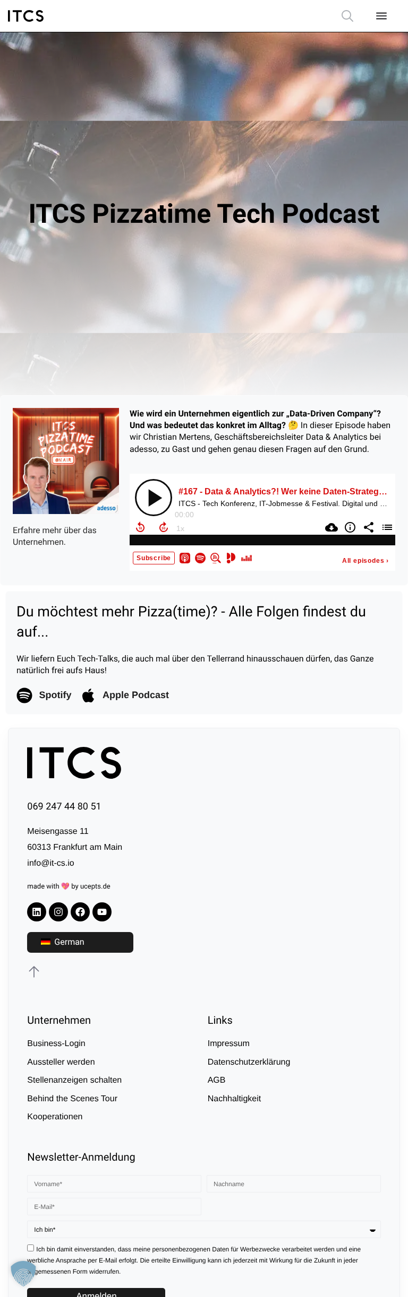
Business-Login (56, 1043)
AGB (217, 1080)
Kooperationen (54, 1116)
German (68, 942)
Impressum (229, 1043)
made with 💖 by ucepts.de (68, 887)
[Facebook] (80, 911)
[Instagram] (58, 911)
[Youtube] (102, 911)
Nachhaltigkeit (234, 1098)
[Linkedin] (36, 911)
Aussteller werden (61, 1062)
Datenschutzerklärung (249, 1062)
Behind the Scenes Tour (72, 1098)
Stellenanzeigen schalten (74, 1080)
